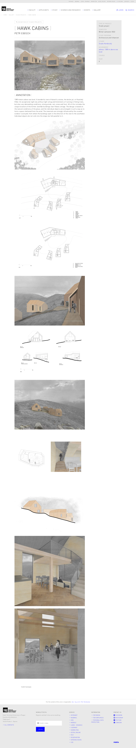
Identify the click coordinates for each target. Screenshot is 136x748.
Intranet (71, 1)
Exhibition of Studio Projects (29, 22)
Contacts (126, 1)
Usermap (74, 727)
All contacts (9, 725)
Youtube (118, 720)
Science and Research (71, 10)
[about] (9, 710)
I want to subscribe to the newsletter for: (46, 729)
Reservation (75, 737)
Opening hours (111, 1)
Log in (40, 729)
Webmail (77, 1)
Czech (132, 1)
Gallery (97, 10)
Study (54, 10)
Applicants (44, 10)
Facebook (118, 715)
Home (5, 15)
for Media (96, 715)
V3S (72, 742)
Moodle (73, 722)
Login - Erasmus (85, 1)
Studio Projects (21, 15)
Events (87, 10)
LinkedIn (118, 722)
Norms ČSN (94, 1)
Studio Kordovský (105, 43)
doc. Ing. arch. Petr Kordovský (81, 702)
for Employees (98, 717)
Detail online (102, 1)
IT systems (120, 1)
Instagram (119, 717)
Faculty (32, 10)
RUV (72, 735)
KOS (72, 720)
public (40, 733)
